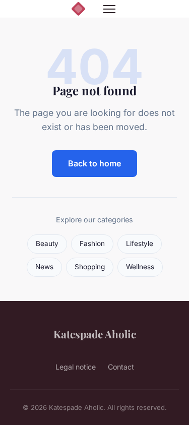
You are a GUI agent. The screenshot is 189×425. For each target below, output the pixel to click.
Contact (121, 366)
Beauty (47, 243)
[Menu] (109, 9)
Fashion (92, 243)
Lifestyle (139, 243)
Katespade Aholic (94, 334)
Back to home (94, 163)
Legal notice (75, 366)
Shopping (90, 267)
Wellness (140, 267)
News (44, 267)
